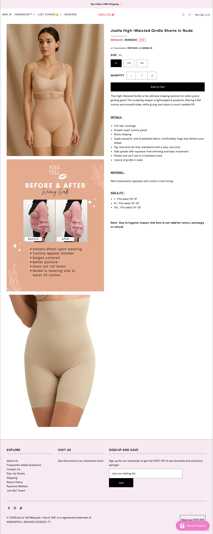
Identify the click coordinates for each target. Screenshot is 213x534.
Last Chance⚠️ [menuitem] (48, 14)
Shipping (12, 478)
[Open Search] (183, 14)
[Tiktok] (21, 508)
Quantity (117, 75)
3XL (142, 63)
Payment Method (17, 486)
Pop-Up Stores (16, 473)
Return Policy (15, 482)
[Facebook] (9, 508)
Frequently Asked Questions (24, 465)
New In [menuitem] (6, 14)
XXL (129, 63)
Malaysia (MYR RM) (192, 520)
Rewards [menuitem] (71, 14)
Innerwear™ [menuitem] (23, 14)
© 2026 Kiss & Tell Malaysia (23, 517)
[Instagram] (15, 508)
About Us (12, 461)
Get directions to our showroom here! (80, 461)
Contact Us (13, 469)
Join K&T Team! (16, 490)
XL (116, 63)
